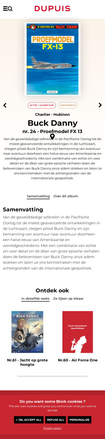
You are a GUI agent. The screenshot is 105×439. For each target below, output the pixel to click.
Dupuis (52, 8)
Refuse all (55, 419)
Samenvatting (38, 196)
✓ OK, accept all (29, 419)
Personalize (79, 419)
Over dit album (65, 196)
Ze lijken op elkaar (68, 298)
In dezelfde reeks (35, 298)
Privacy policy (52, 428)
